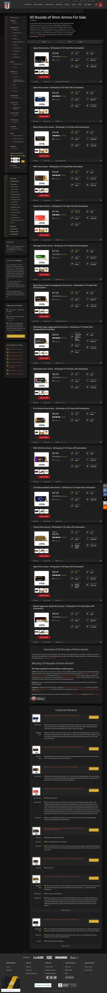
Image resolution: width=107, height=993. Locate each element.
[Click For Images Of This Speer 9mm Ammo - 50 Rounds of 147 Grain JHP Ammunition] (41, 578)
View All (12, 222)
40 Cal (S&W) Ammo (16, 194)
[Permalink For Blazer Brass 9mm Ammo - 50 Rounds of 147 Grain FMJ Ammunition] (100, 160)
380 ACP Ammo (14, 186)
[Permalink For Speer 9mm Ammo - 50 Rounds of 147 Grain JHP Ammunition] (100, 600)
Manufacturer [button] (14, 27)
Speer (61, 121)
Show (69, 41)
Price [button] (12, 133)
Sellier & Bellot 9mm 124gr (39, 675)
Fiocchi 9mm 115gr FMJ (89, 673)
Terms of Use (88, 967)
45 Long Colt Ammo (16, 212)
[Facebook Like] (105, 490)
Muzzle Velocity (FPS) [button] (17, 153)
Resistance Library (51, 973)
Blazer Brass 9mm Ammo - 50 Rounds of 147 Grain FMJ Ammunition (63, 747)
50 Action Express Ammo (17, 220)
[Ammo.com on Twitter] (51, 977)
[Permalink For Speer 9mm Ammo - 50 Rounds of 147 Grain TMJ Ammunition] (100, 121)
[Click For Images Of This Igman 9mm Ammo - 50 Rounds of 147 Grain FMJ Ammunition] (41, 59)
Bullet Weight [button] (14, 95)
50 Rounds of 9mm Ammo (15, 349)
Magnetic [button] (13, 146)
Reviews (63, 96)
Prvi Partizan (63, 442)
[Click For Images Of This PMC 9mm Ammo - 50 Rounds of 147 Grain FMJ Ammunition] (41, 178)
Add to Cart (44, 77)
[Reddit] (105, 507)
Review (63, 135)
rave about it (12, 268)
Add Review (64, 56)
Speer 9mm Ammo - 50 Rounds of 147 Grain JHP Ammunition (61, 919)
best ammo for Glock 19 (84, 689)
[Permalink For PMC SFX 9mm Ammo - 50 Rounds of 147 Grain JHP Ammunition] (100, 481)
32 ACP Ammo (14, 202)
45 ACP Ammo (14, 189)
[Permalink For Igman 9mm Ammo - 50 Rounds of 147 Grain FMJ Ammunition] (100, 81)
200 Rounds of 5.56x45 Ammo (16, 374)
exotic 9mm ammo (69, 687)
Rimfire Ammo (14, 229)
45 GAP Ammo (14, 192)
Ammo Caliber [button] (15, 113)
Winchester (62, 363)
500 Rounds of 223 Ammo (15, 370)
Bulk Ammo (59, 4)
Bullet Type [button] (14, 71)
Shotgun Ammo (14, 231)
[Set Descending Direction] (60, 41)
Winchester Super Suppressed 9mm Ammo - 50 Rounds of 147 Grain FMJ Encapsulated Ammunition (64, 829)
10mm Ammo (14, 215)
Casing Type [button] (14, 102)
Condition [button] (13, 126)
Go (23, 161)
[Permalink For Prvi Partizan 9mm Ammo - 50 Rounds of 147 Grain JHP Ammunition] (100, 442)
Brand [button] (12, 62)
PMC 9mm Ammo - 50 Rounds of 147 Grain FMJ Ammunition (61, 767)
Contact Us (29, 970)
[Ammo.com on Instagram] (55, 977)
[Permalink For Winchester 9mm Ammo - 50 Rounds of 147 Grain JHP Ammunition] (100, 402)
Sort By (44, 41)
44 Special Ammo (15, 217)
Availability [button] (14, 165)
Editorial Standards (31, 973)
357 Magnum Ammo (16, 199)
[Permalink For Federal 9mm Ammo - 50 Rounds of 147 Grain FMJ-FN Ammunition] (100, 239)
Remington (62, 279)
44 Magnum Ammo (15, 207)
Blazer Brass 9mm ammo (70, 677)
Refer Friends (68, 970)
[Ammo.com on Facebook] (47, 977)
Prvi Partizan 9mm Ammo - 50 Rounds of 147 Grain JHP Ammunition (63, 858)
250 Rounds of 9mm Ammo (16, 359)
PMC (61, 200)
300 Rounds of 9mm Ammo (16, 362)
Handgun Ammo (15, 181)
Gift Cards (68, 967)
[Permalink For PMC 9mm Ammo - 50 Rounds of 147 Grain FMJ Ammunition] (100, 200)
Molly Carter (40, 699)
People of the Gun (50, 970)
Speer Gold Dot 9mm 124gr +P (67, 675)
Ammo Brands (49, 4)
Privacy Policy (88, 970)
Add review (94, 717)
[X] (105, 499)
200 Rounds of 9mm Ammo (16, 355)
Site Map (8, 970)
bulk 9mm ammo (76, 694)
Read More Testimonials (16, 336)
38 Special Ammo (15, 197)
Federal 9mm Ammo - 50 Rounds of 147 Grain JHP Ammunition (61, 876)
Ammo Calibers (38, 4)
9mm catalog (95, 694)
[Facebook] (105, 494)
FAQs (66, 973)
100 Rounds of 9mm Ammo (16, 352)
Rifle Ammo (13, 226)
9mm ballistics (34, 34)
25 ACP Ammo (14, 210)
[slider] (11, 155)
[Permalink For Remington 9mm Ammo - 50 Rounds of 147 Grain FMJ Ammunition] (100, 279)
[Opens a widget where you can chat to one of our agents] (11, 984)
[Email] (105, 503)
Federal (61, 240)
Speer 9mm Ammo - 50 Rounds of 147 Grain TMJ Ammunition (61, 715)
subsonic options (80, 687)
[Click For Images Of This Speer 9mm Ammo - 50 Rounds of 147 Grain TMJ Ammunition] (41, 99)
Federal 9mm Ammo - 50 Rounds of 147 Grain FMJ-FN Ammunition (62, 788)
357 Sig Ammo (14, 204)
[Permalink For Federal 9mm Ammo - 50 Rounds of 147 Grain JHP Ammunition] (100, 560)
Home (8, 967)
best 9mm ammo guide (49, 658)
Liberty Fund (49, 967)
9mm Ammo (14, 184)
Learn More (42, 36)
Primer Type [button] (14, 120)
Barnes (61, 642)
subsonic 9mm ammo (44, 689)
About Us (28, 967)
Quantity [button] (13, 20)
